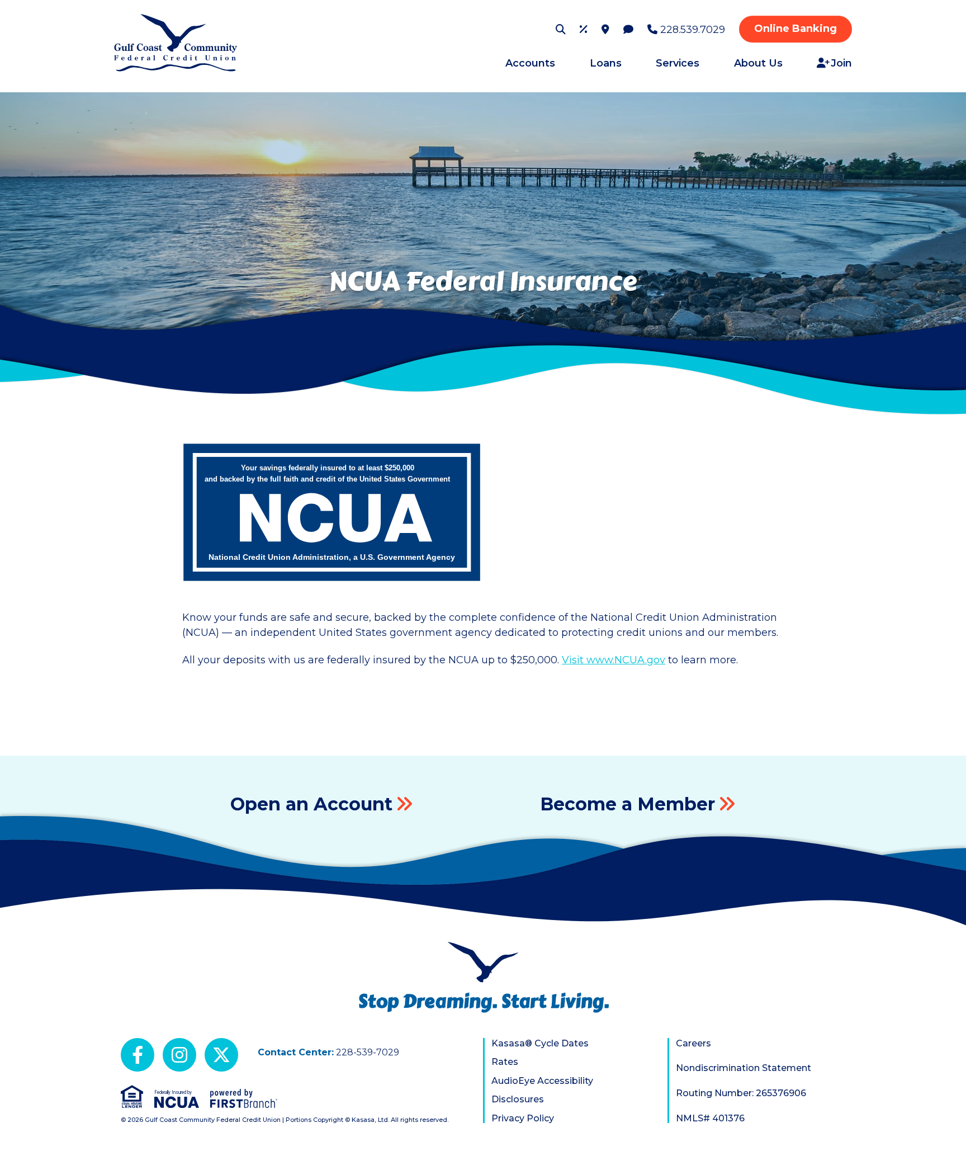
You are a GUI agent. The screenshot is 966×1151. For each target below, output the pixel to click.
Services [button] (677, 63)
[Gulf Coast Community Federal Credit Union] (175, 42)
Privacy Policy (522, 1118)
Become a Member (627, 804)
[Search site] (561, 29)
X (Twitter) (221, 1055)
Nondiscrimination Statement (743, 1068)
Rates (504, 1061)
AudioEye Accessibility (542, 1080)
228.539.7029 (692, 29)
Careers (693, 1043)
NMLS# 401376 (710, 1118)
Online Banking (795, 28)
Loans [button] (606, 63)
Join (841, 63)
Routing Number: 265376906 (741, 1093)
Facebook (137, 1055)
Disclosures (517, 1099)
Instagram (179, 1055)
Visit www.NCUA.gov (613, 660)
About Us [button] (758, 63)
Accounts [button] (530, 63)
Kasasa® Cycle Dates (540, 1043)
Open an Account (311, 804)
